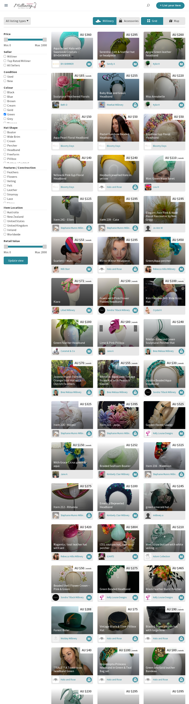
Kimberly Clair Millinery (118, 474)
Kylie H (156, 63)
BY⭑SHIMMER (67, 63)
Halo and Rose (114, 187)
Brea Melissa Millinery (163, 351)
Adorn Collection (161, 556)
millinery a (158, 515)
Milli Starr (65, 269)
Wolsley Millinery (69, 638)
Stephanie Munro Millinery (73, 228)
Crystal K (157, 310)
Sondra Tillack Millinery (118, 310)
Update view (15, 260)
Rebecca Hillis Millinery (164, 269)
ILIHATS (110, 556)
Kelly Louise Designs (163, 433)
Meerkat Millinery (115, 104)
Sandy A (111, 63)
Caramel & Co (68, 351)
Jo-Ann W (158, 228)
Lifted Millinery (68, 310)
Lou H (156, 187)
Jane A (110, 351)
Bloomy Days (67, 145)
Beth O (64, 104)
